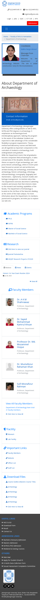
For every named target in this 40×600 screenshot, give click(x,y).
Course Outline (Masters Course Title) (21, 482)
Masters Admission (10, 543)
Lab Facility (11, 439)
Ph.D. (10, 219)
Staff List (11, 468)
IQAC (22, 19)
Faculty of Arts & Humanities (20, 36)
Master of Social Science (17, 228)
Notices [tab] (8, 268)
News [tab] (18, 268)
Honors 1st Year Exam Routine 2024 (16, 273)
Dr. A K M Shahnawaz (23, 301)
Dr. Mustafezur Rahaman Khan (25, 365)
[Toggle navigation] (6, 29)
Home (5, 36)
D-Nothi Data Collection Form (14, 563)
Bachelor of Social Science (17, 234)
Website (10, 458)
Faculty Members (14, 453)
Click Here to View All (15, 414)
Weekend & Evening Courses (13, 549)
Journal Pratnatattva (15, 254)
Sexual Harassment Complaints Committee (19, 566)
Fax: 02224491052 (31, 9)
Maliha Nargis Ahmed (29, 49)
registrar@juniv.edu (31, 14)
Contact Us (7, 531)
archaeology (12, 487)
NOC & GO (7, 522)
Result (5, 528)
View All (34, 281)
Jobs (15, 19)
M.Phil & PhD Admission (12, 546)
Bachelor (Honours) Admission (14, 540)
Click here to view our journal (18, 249)
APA (36, 19)
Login (9, 19)
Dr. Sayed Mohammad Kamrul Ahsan (24, 322)
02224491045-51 (15, 9)
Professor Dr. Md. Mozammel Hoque (26, 344)
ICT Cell (29, 19)
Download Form (9, 525)
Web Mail (6, 557)
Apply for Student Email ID (13, 560)
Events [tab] (29, 268)
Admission (32, 23)
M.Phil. (10, 223)
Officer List (11, 463)
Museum (10, 434)
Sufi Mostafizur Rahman (25, 385)
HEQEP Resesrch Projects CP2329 (20, 259)
